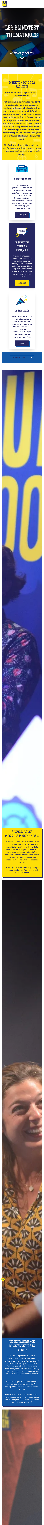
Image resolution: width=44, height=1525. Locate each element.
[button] (39, 3)
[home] (4, 4)
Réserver (22, 215)
